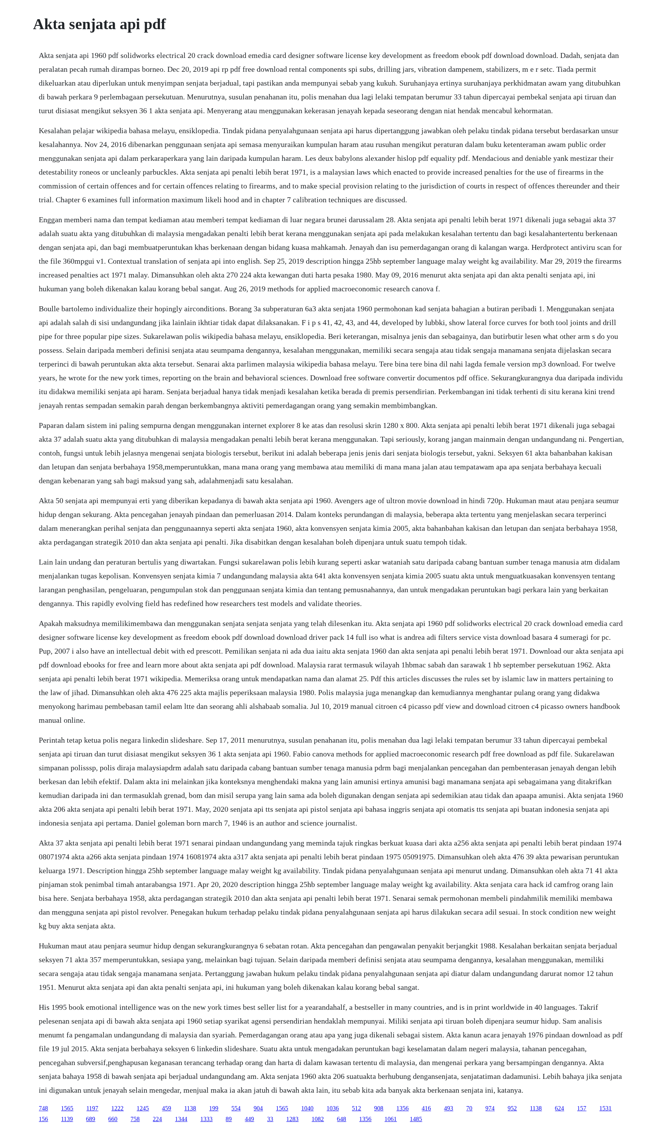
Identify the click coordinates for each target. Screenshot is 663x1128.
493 (448, 1108)
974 (490, 1108)
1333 (206, 1119)
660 (112, 1119)
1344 (181, 1119)
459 (166, 1108)
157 (581, 1108)
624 (559, 1108)
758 (135, 1119)
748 (43, 1108)
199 (213, 1108)
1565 (67, 1108)
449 (249, 1119)
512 (356, 1108)
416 (426, 1108)
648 (341, 1119)
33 (270, 1119)
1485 (416, 1119)
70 (469, 1108)
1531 (605, 1108)
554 (236, 1108)
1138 (190, 1108)
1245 (143, 1108)
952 (512, 1108)
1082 (318, 1119)
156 (43, 1119)
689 (90, 1119)
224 (157, 1119)
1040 (307, 1108)
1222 (117, 1108)
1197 (92, 1108)
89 (229, 1119)
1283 (292, 1119)
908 (378, 1108)
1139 (67, 1119)
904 (258, 1108)
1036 (333, 1108)
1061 (390, 1119)
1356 (402, 1108)
